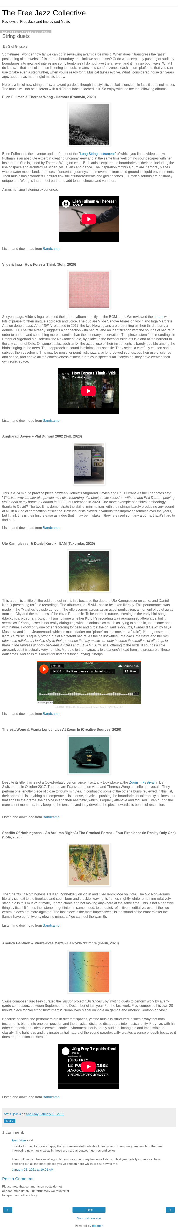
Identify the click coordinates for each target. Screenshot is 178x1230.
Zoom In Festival (142, 782)
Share (9, 1120)
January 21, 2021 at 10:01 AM (32, 1169)
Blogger (97, 1225)
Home (89, 1209)
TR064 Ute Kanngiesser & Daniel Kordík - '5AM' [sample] (94, 707)
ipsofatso (19, 1140)
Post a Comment (17, 1178)
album (158, 317)
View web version (89, 1218)
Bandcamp (51, 249)
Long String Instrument (97, 154)
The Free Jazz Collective (44, 13)
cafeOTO (59, 707)
